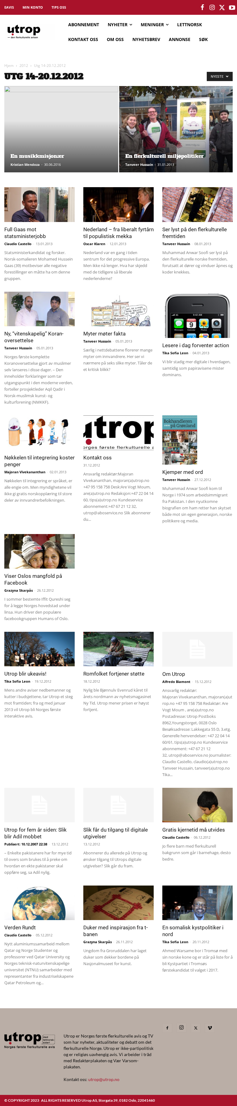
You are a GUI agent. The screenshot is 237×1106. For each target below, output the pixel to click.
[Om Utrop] (197, 649)
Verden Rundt (20, 927)
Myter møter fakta (104, 334)
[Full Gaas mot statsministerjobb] (39, 204)
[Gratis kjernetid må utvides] (197, 805)
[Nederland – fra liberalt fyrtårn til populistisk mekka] (118, 204)
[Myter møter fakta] (118, 309)
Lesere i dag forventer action (195, 345)
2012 (23, 65)
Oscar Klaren (94, 243)
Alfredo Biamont (176, 681)
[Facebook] (167, 1028)
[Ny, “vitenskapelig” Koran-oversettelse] (39, 309)
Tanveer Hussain (139, 164)
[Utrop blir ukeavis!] (39, 649)
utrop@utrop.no (103, 1079)
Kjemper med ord (182, 472)
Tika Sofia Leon (175, 353)
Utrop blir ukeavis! (25, 674)
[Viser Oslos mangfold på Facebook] (39, 551)
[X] (196, 1028)
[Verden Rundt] (39, 903)
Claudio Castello (17, 243)
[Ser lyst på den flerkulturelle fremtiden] (197, 204)
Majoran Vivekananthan (24, 472)
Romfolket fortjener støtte (113, 674)
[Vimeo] (210, 1028)
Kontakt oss (97, 457)
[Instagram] (181, 1028)
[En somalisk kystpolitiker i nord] (197, 903)
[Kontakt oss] (118, 432)
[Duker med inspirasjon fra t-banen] (118, 903)
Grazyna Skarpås (18, 590)
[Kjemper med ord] (197, 440)
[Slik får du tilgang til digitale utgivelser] (118, 805)
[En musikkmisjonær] (61, 143)
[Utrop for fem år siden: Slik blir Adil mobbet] (39, 805)
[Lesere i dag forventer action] (197, 315)
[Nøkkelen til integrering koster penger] (39, 432)
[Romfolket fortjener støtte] (118, 649)
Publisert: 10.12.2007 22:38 (25, 844)
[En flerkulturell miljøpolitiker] (176, 135)
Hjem (9, 65)
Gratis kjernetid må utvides (193, 830)
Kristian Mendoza (25, 164)
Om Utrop (173, 674)
